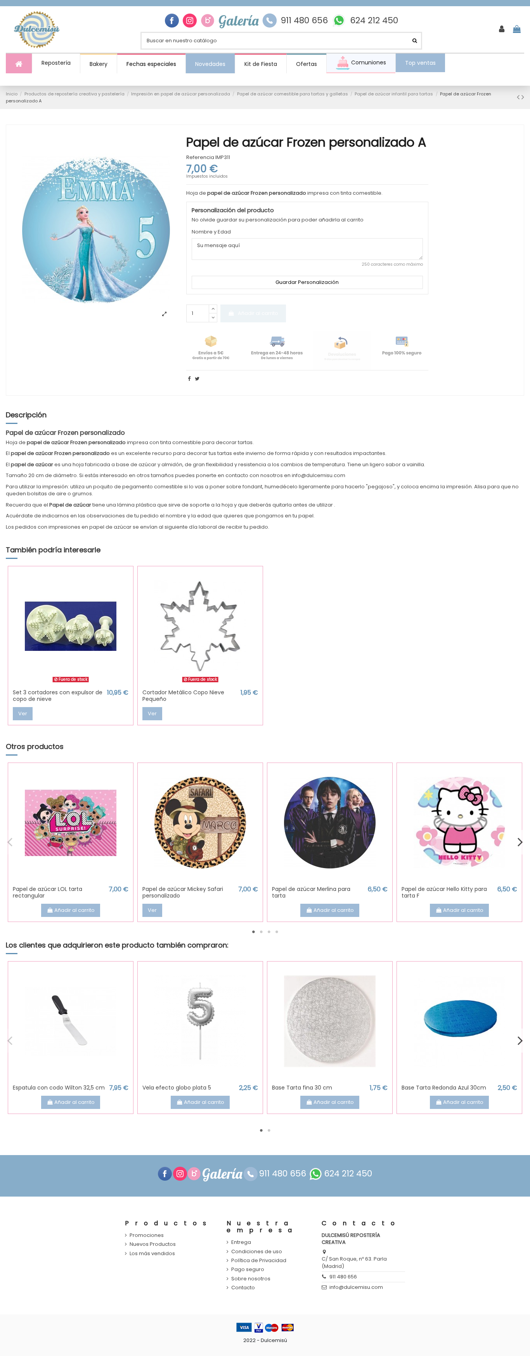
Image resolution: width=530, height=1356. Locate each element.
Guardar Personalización (307, 282)
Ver (22, 713)
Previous (10, 842)
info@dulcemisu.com (356, 1287)
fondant (252, 486)
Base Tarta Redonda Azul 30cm (444, 1087)
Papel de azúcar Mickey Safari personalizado (182, 892)
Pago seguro (247, 1269)
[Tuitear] (197, 378)
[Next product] (522, 97)
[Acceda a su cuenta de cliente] (502, 29)
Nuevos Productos (153, 1244)
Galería (238, 20)
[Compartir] (189, 378)
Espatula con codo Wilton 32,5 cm (59, 1087)
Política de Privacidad (258, 1260)
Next (520, 842)
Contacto (243, 1287)
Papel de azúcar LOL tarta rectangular (47, 892)
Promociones (147, 1235)
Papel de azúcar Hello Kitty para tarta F (444, 892)
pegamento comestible (152, 486)
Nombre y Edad (211, 231)
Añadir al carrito (258, 313)
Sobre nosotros (250, 1278)
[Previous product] (519, 97)
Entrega (241, 1242)
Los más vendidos (152, 1253)
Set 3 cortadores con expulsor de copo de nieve (57, 695)
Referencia (200, 157)
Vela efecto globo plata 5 (176, 1087)
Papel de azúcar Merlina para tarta (311, 892)
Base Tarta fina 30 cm (302, 1087)
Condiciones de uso (256, 1251)
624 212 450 (374, 20)
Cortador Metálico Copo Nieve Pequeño (183, 695)
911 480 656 (304, 20)
